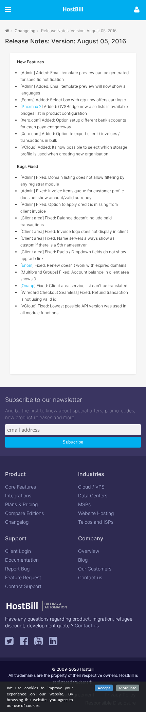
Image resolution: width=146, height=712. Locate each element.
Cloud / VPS (91, 487)
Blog (83, 560)
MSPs (84, 504)
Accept (103, 688)
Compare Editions (24, 513)
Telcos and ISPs (95, 522)
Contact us (90, 577)
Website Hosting (96, 513)
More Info (127, 688)
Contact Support (23, 586)
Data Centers (92, 495)
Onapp (28, 285)
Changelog (25, 30)
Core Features (20, 487)
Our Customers (94, 568)
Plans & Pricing (21, 504)
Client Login (18, 551)
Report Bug (17, 568)
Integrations (18, 495)
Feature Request (23, 577)
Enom (27, 265)
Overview (88, 551)
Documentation (22, 560)
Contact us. (87, 625)
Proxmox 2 (31, 106)
